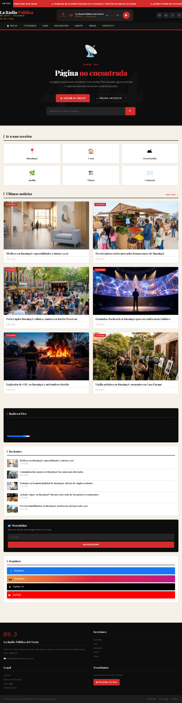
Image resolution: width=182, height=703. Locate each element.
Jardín (79, 25)
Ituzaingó (30, 25)
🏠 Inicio (12, 25)
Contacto (108, 25)
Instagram (17, 579)
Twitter (12, 427)
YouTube (15, 595)
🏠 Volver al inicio (72, 98)
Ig (166, 15)
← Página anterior (109, 98)
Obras (92, 25)
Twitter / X (16, 587)
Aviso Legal (8, 683)
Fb (159, 15)
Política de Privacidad (13, 679)
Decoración (61, 25)
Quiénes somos (10, 688)
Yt (179, 15)
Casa (45, 25)
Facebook (13, 422)
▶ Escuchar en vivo (106, 682)
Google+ (12, 432)
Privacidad (151, 699)
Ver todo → (172, 195)
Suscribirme (91, 544)
